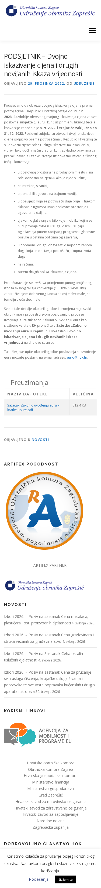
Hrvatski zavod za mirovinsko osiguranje (50, 801)
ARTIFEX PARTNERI (50, 565)
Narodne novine (51, 820)
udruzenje (84, 83)
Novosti (40, 439)
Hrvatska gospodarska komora (51, 775)
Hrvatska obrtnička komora (50, 762)
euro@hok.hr (77, 357)
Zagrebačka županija (51, 827)
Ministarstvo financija (50, 782)
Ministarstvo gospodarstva (50, 788)
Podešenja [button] (38, 879)
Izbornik (92, 30)
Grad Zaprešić (51, 795)
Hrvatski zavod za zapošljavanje (50, 814)
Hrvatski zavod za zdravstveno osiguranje (50, 808)
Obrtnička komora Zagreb (50, 769)
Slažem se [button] (65, 879)
